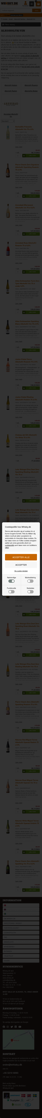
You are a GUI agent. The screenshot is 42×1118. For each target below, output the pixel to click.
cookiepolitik (9, 545)
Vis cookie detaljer (21, 571)
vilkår (7, 547)
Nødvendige (11, 577)
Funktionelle (11, 588)
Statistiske (30, 588)
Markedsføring (30, 577)
